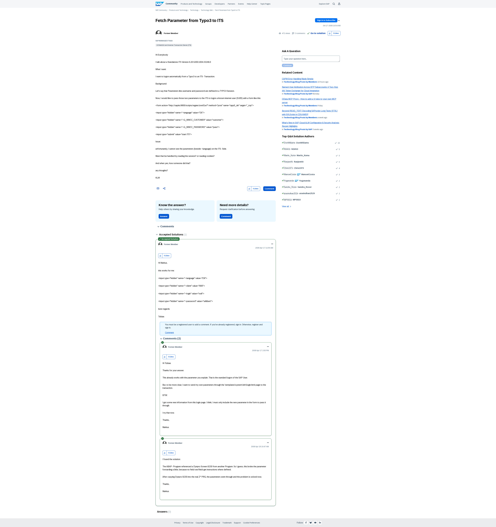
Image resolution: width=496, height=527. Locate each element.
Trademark (227, 523)
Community (171, 4)
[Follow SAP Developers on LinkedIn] (320, 523)
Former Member (171, 33)
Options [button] (339, 21)
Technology (194, 10)
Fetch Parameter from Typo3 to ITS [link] (227, 10)
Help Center (252, 4)
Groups (208, 4)
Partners (231, 4)
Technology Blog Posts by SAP (298, 94)
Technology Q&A (207, 10)
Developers (220, 4)
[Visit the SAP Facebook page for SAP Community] (306, 523)
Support (237, 523)
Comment (269, 189)
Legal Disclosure (213, 523)
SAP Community (161, 10)
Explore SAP (324, 4)
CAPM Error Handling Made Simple (297, 79)
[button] (330, 33)
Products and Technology (191, 4)
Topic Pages (265, 4)
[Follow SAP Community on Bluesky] (311, 523)
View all (285, 206)
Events (241, 4)
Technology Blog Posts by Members (300, 82)
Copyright (200, 523)
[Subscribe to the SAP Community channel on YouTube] (315, 523)
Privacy (177, 523)
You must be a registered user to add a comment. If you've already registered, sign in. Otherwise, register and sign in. (214, 326)
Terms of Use (188, 523)
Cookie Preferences (251, 523)
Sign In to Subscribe (326, 20)
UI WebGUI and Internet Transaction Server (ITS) (174, 45)
